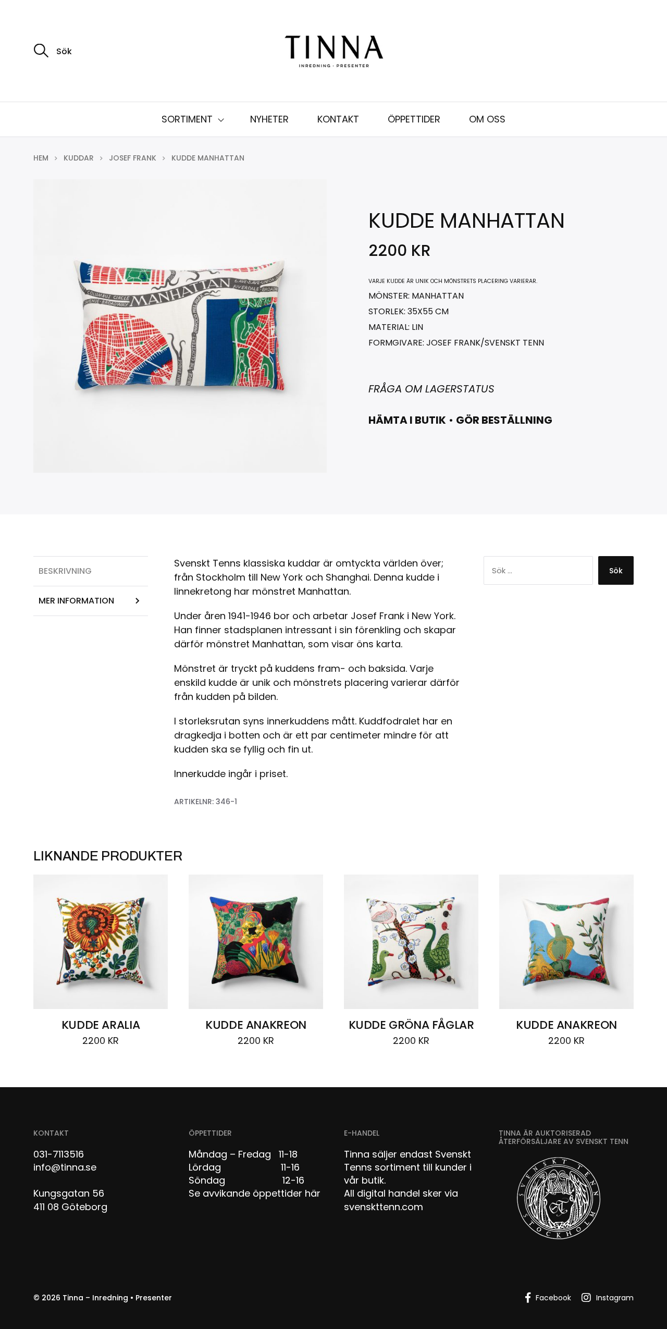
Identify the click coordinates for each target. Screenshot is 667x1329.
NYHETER (269, 119)
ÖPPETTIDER (414, 119)
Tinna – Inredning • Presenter (117, 1298)
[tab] (90, 571)
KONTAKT (338, 119)
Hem (40, 158)
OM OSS (487, 119)
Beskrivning (65, 571)
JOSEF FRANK (132, 158)
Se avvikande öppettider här (254, 1193)
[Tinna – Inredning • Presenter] (333, 52)
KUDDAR (79, 158)
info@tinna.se (64, 1167)
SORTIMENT (187, 119)
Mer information (76, 601)
